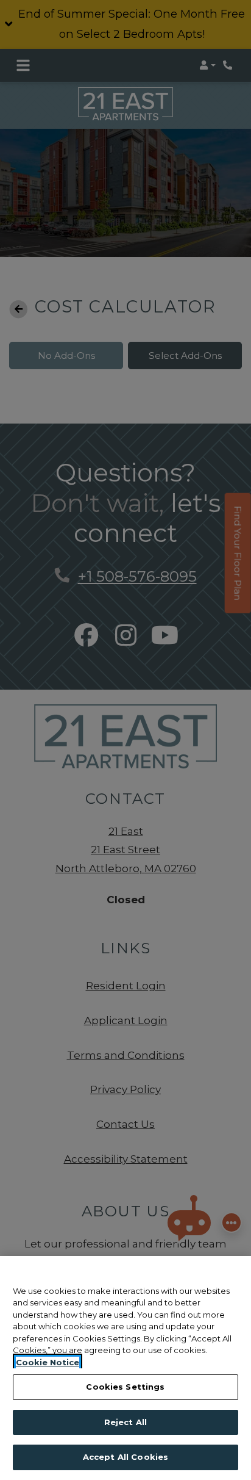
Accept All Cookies (125, 1457)
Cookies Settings (125, 1387)
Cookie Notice (47, 1362)
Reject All (125, 1422)
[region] (125, 1368)
